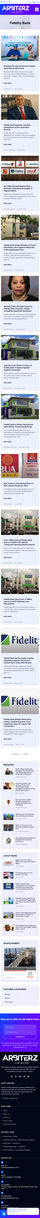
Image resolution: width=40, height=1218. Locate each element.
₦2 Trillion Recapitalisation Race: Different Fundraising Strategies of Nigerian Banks (18, 188)
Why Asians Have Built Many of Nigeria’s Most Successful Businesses (25, 839)
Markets (7, 998)
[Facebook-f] (28, 2)
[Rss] (38, 2)
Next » (26, 754)
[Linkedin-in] (33, 2)
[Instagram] (35, 2)
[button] (36, 9)
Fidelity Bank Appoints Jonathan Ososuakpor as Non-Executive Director (17, 127)
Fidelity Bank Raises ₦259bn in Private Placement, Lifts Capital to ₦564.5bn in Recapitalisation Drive (20, 247)
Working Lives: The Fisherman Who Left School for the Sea (24, 815)
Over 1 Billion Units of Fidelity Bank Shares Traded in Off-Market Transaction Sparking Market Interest (19, 542)
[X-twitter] (30, 2)
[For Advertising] (2, 1193)
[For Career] (2, 1202)
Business (8, 994)
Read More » (8, 83)
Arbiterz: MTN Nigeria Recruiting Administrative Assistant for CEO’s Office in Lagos (25, 914)
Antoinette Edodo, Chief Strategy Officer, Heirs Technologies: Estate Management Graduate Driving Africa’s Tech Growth (25, 787)
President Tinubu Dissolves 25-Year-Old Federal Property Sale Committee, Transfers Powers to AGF (25, 900)
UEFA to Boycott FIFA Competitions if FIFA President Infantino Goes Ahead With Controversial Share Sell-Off (25, 886)
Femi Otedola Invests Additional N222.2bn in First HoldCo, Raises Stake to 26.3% (25, 927)
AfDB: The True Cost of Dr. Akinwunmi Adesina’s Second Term (24, 827)
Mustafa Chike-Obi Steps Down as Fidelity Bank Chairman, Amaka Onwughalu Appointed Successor (18, 308)
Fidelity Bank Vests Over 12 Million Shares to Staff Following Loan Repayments (18, 601)
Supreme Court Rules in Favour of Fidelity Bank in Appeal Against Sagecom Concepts (18, 367)
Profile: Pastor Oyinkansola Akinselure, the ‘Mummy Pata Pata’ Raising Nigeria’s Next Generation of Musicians (24, 771)
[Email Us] (2, 1162)
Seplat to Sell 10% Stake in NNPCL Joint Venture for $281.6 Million (25, 861)
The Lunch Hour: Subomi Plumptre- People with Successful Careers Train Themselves (23, 802)
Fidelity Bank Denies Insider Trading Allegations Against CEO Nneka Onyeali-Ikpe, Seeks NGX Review (19, 660)
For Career (4, 1205)
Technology (9, 1002)
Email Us (4, 1165)
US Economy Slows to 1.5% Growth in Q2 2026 (23, 873)
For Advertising (6, 1196)
